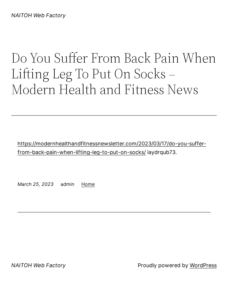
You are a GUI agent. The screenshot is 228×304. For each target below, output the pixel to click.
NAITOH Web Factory (38, 15)
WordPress (203, 265)
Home (88, 184)
